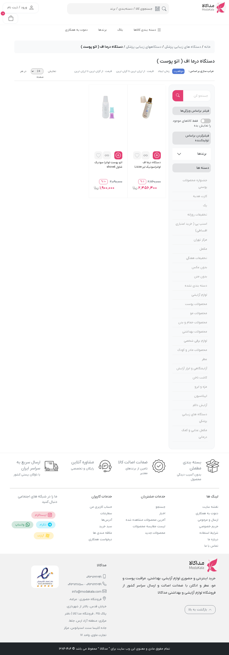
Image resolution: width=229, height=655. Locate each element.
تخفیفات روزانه (197, 215)
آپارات (41, 536)
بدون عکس (199, 267)
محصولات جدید (155, 533)
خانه (207, 47)
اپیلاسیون (200, 396)
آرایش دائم (200, 405)
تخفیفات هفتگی (196, 258)
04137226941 (94, 577)
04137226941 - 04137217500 (85, 584)
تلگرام (43, 525)
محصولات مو (198, 313)
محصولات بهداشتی (194, 332)
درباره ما (213, 539)
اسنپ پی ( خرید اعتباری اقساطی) (191, 227)
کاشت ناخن (200, 377)
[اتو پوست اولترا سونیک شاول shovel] (108, 107)
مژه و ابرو (201, 387)
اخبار (162, 513)
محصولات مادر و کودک (192, 350)
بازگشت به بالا (198, 609)
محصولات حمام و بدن (192, 322)
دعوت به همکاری (207, 513)
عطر (204, 359)
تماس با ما (211, 546)
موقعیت (178, 71)
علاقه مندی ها (102, 533)
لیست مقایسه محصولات (149, 526)
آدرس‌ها (107, 520)
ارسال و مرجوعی (208, 520)
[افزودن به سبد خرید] (157, 155)
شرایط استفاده (208, 533)
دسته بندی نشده (196, 286)
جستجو (160, 507)
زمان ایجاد (163, 71)
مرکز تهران (200, 240)
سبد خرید (105, 526)
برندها (201, 154)
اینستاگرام (41, 515)
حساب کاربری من (101, 507)
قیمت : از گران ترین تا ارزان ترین (93, 71)
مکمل (203, 249)
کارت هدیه (200, 196)
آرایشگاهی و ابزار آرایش (191, 368)
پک (205, 205)
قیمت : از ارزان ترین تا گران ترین (134, 71)
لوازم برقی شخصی (195, 341)
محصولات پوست (196, 304)
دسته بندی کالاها (145, 30)
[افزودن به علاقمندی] (137, 155)
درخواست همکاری (100, 539)
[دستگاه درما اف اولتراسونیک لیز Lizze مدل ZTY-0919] (147, 107)
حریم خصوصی (208, 526)
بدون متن (200, 276)
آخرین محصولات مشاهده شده (145, 520)
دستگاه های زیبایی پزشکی (194, 417)
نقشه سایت (210, 507)
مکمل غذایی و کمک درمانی (194, 433)
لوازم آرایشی (199, 295)
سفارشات (106, 513)
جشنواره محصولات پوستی (195, 183)
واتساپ (20, 525)
